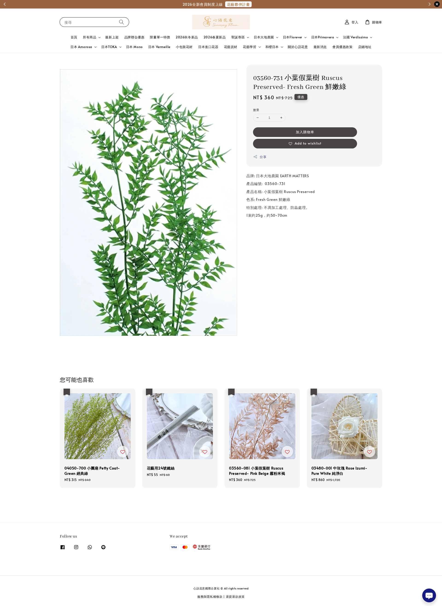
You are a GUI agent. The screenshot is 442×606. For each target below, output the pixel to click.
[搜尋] (121, 21)
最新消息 (320, 47)
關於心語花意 (298, 47)
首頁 (74, 37)
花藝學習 (249, 47)
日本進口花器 (208, 47)
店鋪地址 (365, 47)
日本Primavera (322, 37)
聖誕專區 (238, 37)
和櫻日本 (272, 47)
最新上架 (112, 37)
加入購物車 (305, 131)
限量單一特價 (160, 37)
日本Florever (292, 37)
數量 (256, 110)
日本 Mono (134, 47)
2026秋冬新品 (187, 37)
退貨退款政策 (235, 597)
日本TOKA (109, 47)
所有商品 (89, 37)
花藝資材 (230, 47)
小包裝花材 (184, 47)
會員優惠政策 (342, 47)
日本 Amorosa (81, 47)
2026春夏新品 (215, 37)
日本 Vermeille (159, 47)
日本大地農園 (264, 37)
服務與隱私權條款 (210, 597)
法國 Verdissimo (355, 37)
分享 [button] (263, 157)
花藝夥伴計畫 (238, 4)
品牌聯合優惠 (134, 37)
